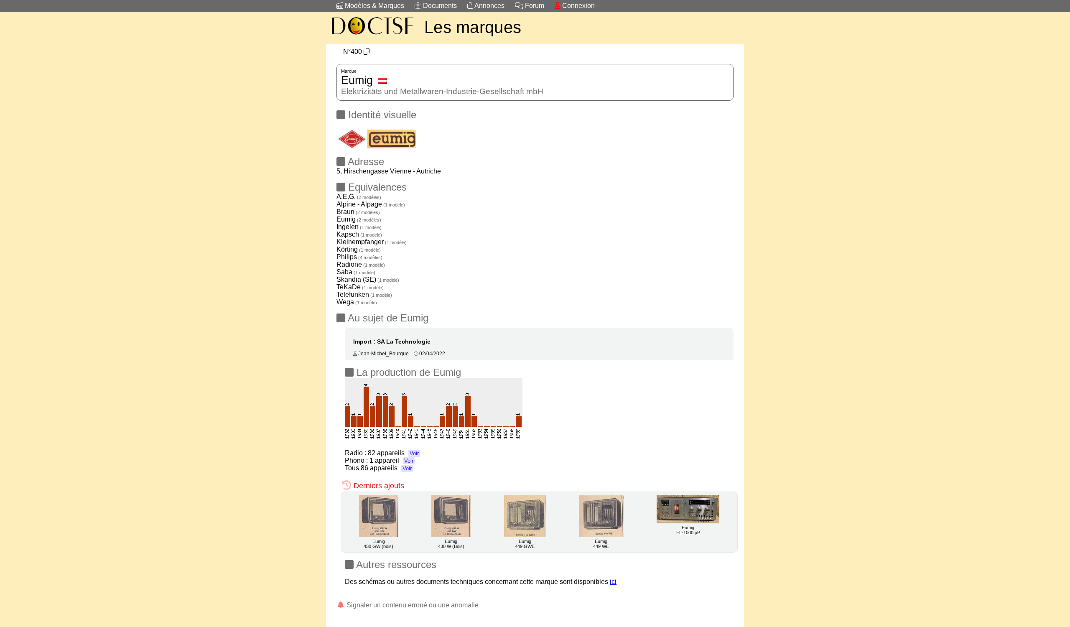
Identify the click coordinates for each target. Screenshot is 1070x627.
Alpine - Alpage (370, 204)
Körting (358, 249)
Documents (439, 5)
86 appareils (386, 468)
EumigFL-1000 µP (688, 530)
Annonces (488, 5)
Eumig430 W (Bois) (451, 544)
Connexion (577, 5)
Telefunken (364, 294)
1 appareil (391, 460)
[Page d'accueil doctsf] (372, 35)
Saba (355, 271)
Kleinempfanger (371, 241)
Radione (360, 264)
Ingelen (359, 226)
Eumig (358, 219)
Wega (356, 302)
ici (613, 581)
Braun (358, 211)
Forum (533, 5)
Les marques (472, 27)
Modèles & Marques (373, 5)
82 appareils (393, 452)
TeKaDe (360, 287)
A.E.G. (358, 196)
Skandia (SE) (367, 279)
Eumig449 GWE (525, 544)
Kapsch (359, 234)
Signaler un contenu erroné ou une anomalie (412, 605)
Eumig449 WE (601, 544)
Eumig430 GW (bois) (378, 544)
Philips (359, 256)
